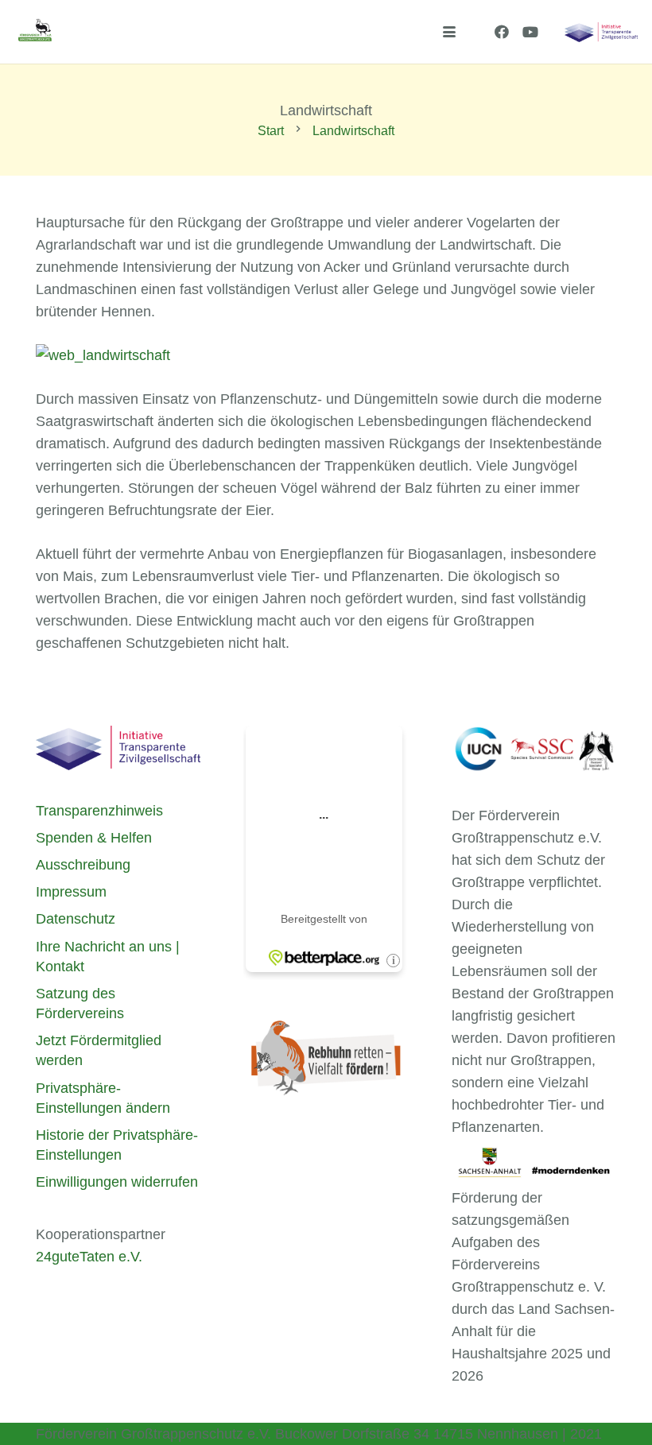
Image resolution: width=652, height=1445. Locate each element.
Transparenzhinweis (99, 811)
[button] (450, 31)
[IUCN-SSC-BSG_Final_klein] (534, 750)
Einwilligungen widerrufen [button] (117, 1182)
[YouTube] (530, 31)
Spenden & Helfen (94, 838)
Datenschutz (75, 919)
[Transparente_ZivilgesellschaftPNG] (601, 32)
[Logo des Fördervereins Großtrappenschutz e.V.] (35, 31)
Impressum (71, 892)
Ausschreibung (83, 865)
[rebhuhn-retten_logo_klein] (325, 1058)
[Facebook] (501, 31)
